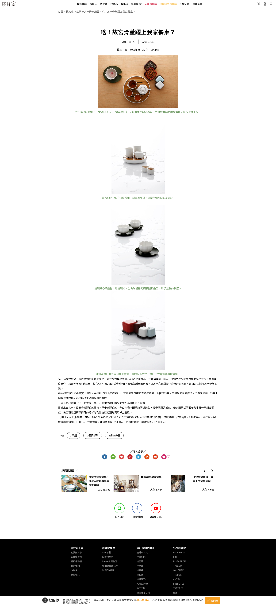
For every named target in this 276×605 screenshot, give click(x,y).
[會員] (264, 4)
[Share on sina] (155, 457)
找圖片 (93, 4)
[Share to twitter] (138, 457)
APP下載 (106, 552)
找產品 (114, 4)
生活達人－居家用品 (87, 11)
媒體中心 (75, 574)
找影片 (124, 4)
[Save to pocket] (121, 457)
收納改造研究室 (110, 565)
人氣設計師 (151, 4)
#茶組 (73, 435)
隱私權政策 (143, 600)
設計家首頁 (142, 552)
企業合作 (75, 570)
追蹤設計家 (179, 548)
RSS (175, 592)
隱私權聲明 (76, 561)
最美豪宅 (197, 4)
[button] (204, 470)
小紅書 (176, 579)
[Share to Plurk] (147, 457)
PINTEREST (179, 583)
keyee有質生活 (109, 561)
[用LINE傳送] (113, 457)
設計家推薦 (108, 548)
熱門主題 (141, 588)
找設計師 (82, 4)
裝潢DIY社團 (108, 570)
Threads (177, 565)
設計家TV (136, 4)
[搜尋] (271, 4)
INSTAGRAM (179, 561)
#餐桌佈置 (114, 435)
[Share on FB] (104, 457)
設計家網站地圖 (145, 548)
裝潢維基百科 (143, 592)
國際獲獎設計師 (168, 4)
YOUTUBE (178, 570)
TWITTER (178, 588)
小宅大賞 (184, 4)
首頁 (60, 11)
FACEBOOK (179, 552)
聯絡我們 (75, 565)
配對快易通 (107, 556)
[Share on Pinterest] (130, 457)
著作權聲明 (76, 556)
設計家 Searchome (9, 5)
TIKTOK (177, 574)
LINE (175, 556)
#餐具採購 (93, 435)
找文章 (103, 4)
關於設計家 (77, 548)
